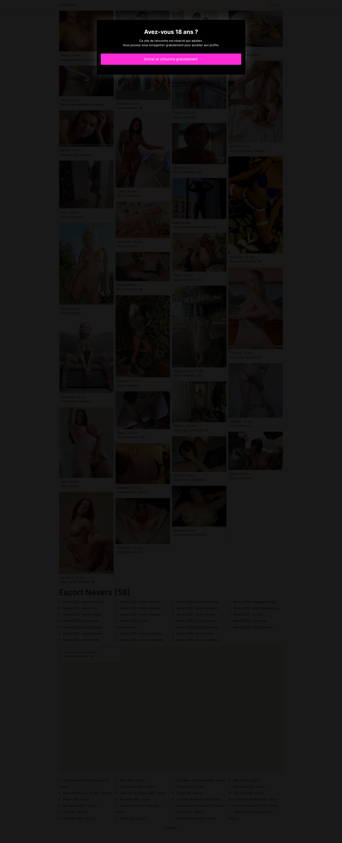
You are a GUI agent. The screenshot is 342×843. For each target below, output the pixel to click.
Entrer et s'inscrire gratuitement (171, 59)
